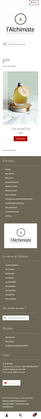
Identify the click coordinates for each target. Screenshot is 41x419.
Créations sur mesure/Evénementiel (18, 199)
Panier (31, 413)
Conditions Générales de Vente (16, 345)
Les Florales (9, 273)
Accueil (8, 169)
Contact (8, 216)
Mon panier (9, 341)
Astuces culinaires (12, 182)
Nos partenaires (11, 207)
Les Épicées (9, 277)
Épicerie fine (10, 294)
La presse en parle (12, 211)
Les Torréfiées (10, 282)
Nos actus (9, 178)
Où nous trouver (11, 190)
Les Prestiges (10, 290)
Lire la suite (20, 139)
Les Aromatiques (11, 265)
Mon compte (10, 337)
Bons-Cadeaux (10, 194)
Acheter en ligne (11, 186)
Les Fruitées (9, 269)
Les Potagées (10, 286)
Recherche (20, 415)
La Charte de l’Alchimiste (14, 203)
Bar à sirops (9, 173)
